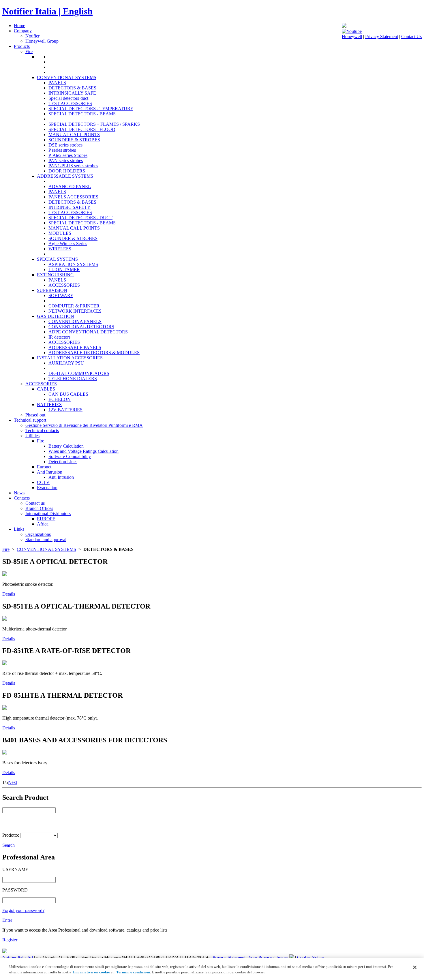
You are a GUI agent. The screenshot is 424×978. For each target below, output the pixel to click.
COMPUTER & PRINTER (74, 305)
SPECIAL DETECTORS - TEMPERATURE (90, 108)
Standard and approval (45, 539)
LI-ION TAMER (64, 269)
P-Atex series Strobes (67, 155)
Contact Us (411, 36)
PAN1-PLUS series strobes (73, 165)
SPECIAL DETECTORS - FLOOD (81, 129)
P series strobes (62, 150)
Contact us (35, 503)
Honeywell (352, 36)
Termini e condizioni (133, 972)
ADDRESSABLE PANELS (74, 347)
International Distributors (48, 513)
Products (22, 46)
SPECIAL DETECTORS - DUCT (80, 217)
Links (19, 529)
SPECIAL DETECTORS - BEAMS (82, 113)
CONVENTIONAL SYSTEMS (66, 77)
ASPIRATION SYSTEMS (73, 264)
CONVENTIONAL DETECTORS (81, 326)
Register (9, 939)
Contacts (22, 497)
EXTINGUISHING (55, 274)
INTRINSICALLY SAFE (72, 93)
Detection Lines (62, 461)
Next (12, 782)
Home (19, 25)
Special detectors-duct (68, 98)
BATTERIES (49, 404)
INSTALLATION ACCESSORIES (70, 357)
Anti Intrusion (49, 472)
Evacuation (47, 487)
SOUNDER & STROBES (72, 238)
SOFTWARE (60, 295)
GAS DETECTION (55, 316)
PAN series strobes (65, 160)
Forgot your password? (23, 910)
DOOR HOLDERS (66, 170)
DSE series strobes (65, 144)
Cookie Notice (310, 957)
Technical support (30, 420)
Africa (42, 523)
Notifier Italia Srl (17, 957)
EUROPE (46, 518)
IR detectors (59, 337)
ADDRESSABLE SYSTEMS (65, 176)
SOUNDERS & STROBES (74, 139)
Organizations (38, 534)
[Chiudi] (414, 967)
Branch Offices (39, 508)
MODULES (59, 233)
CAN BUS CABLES (68, 394)
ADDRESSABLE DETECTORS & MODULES (94, 352)
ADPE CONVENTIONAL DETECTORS (88, 331)
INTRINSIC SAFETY (69, 207)
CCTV (43, 482)
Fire (29, 51)
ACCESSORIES (64, 285)
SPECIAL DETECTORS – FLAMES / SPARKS (94, 124)
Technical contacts (42, 430)
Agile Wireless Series (67, 243)
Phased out (35, 414)
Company (23, 30)
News (19, 492)
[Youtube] (352, 31)
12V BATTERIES (65, 409)
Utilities (32, 435)
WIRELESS (59, 248)
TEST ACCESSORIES (70, 103)
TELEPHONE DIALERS (72, 378)
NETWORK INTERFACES (75, 311)
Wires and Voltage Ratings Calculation (83, 451)
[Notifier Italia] (344, 26)
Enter (7, 920)
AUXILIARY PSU (66, 363)
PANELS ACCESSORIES (73, 196)
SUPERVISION (52, 290)
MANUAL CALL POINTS (74, 134)
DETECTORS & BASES (72, 87)
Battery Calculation (66, 446)
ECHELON (59, 399)
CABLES (46, 388)
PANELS (57, 82)
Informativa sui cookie (91, 972)
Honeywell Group (42, 41)
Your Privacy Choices (268, 957)
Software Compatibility (69, 456)
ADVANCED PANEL (69, 186)
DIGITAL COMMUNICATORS (78, 373)
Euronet (44, 466)
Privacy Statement (381, 36)
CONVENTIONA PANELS (75, 321)
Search (8, 845)
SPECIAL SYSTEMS (57, 259)
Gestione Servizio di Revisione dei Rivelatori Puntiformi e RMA (84, 425)
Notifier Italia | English (47, 11)
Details (8, 594)
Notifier (32, 35)
